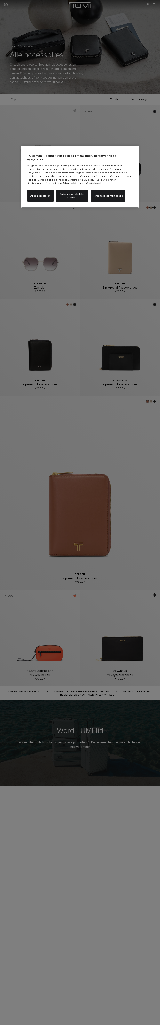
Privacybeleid (70, 183)
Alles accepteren (40, 196)
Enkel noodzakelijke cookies (72, 196)
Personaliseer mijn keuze (108, 196)
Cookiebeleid (93, 183)
